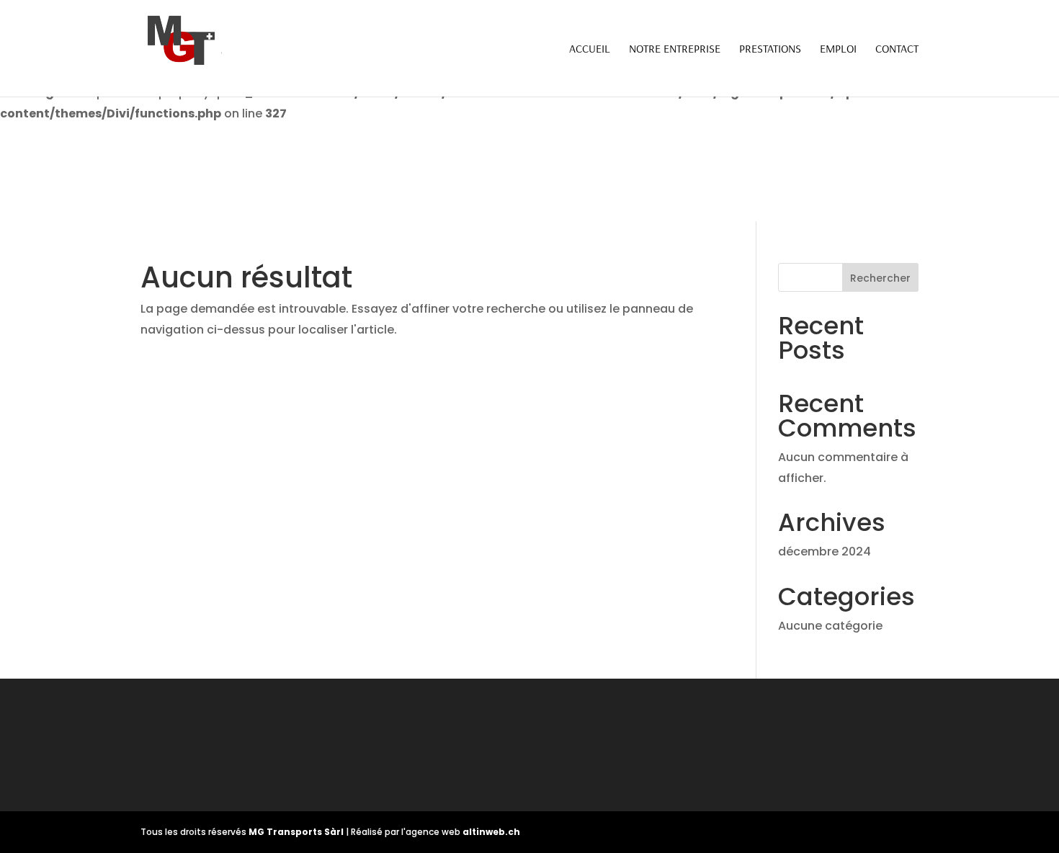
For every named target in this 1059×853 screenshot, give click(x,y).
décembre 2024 (824, 551)
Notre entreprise (674, 49)
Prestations (770, 49)
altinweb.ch (491, 832)
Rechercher (880, 278)
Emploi (838, 49)
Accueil (589, 49)
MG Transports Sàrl (297, 832)
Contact (897, 49)
